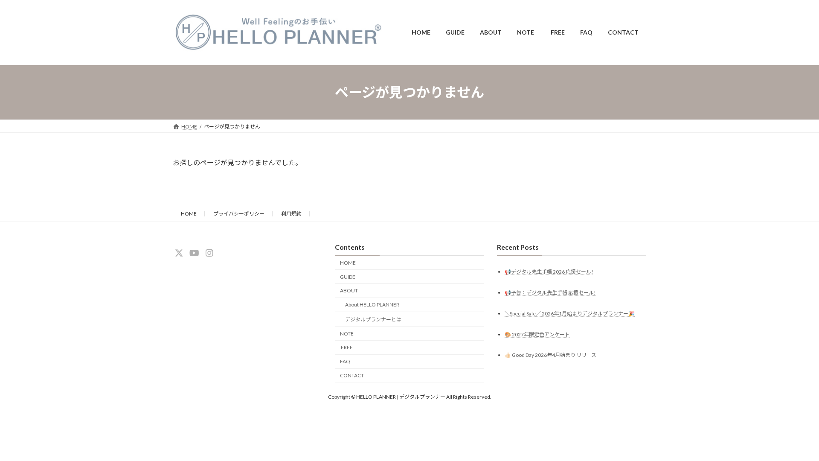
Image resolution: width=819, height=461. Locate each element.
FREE (346, 347)
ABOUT (349, 291)
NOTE (347, 333)
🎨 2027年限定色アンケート (537, 334)
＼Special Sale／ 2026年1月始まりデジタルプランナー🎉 (570, 313)
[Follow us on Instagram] (209, 253)
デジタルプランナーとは (373, 319)
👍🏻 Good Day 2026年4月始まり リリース (550, 355)
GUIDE (347, 277)
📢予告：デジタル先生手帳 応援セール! (550, 292)
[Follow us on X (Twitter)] (179, 253)
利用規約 (291, 213)
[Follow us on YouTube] (194, 253)
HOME (189, 213)
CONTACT (352, 375)
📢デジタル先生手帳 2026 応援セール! (549, 271)
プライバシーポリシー (238, 213)
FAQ (345, 362)
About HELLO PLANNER (372, 304)
